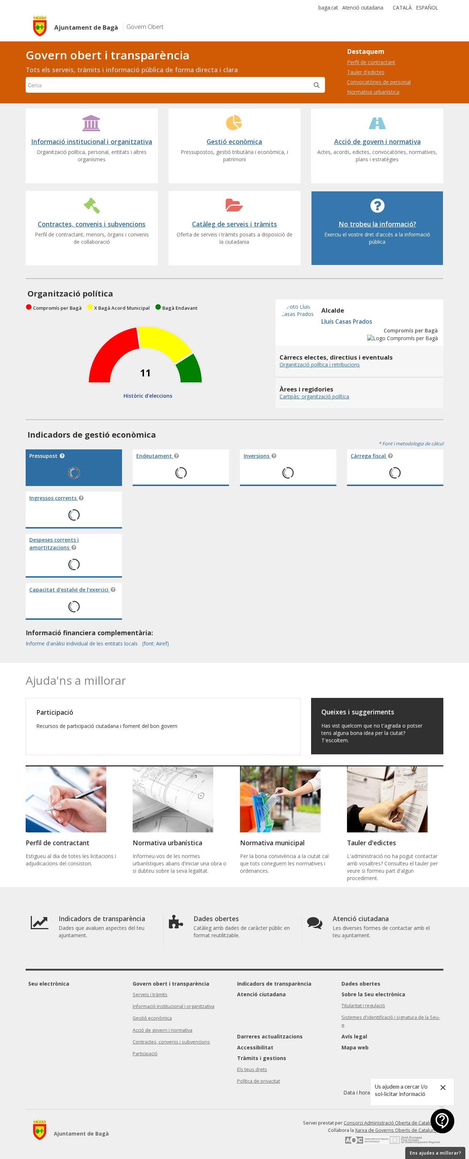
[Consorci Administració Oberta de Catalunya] (367, 1142)
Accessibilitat (255, 1047)
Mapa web (355, 1047)
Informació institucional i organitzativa (173, 1006)
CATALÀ (402, 7)
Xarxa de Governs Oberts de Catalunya (397, 1130)
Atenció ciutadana (362, 7)
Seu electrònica (48, 983)
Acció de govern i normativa (162, 1030)
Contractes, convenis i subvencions (171, 1042)
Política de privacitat (258, 1081)
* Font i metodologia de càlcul (410, 443)
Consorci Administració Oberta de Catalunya (392, 1123)
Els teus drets (252, 1069)
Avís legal (354, 1036)
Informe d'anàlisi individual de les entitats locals (82, 643)
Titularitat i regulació (363, 1005)
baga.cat (328, 7)
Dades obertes (360, 983)
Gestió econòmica (152, 1018)
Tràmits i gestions (261, 1058)
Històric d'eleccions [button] (147, 395)
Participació (145, 1054)
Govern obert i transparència (171, 983)
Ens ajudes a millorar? (435, 1153)
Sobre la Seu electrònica (373, 994)
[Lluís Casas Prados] (299, 337)
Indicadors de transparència (274, 983)
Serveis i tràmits (150, 994)
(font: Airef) (155, 643)
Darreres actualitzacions (270, 1036)
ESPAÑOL (427, 7)
